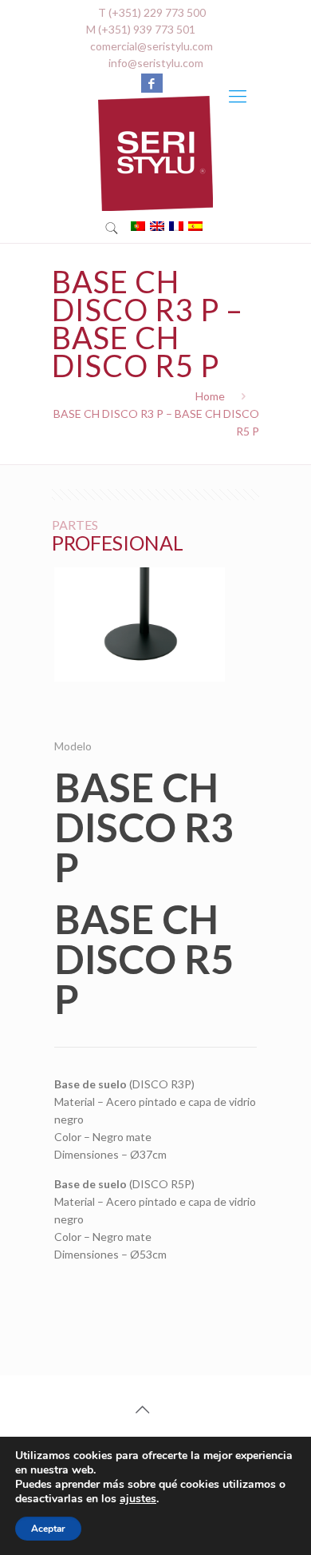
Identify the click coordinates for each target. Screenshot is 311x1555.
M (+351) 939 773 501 (140, 29)
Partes (75, 524)
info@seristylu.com (155, 63)
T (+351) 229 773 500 (152, 12)
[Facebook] (152, 83)
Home (210, 396)
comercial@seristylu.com (151, 46)
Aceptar (48, 1528)
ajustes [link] (138, 1498)
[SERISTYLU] (155, 153)
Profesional (117, 542)
